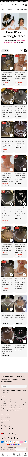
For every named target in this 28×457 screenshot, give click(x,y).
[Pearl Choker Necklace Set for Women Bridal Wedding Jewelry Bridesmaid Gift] (20, 268)
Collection (10, 9)
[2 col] (25, 50)
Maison (3, 9)
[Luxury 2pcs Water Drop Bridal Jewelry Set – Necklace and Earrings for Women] (20, 96)
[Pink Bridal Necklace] (20, 335)
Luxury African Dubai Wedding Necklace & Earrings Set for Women (20, 143)
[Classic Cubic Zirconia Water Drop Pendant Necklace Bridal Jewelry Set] (7, 268)
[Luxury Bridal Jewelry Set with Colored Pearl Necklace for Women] (7, 234)
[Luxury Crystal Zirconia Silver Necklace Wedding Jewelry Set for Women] (7, 129)
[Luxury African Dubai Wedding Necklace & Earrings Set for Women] (20, 129)
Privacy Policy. (4, 392)
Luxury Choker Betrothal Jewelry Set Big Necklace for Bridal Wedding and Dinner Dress (7, 213)
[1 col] (21, 50)
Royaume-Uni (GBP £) (9, 434)
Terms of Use (21, 390)
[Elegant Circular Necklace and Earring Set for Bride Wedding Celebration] (7, 335)
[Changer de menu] (1, 4)
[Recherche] (23, 4)
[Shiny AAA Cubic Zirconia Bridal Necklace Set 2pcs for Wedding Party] (20, 62)
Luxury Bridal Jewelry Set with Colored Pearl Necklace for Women (7, 248)
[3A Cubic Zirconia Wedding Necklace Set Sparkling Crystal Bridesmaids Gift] (7, 62)
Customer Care (5, 417)
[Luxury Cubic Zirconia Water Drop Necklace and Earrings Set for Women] (20, 163)
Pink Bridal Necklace (19, 347)
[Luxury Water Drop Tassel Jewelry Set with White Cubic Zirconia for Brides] (7, 96)
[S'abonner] (25, 386)
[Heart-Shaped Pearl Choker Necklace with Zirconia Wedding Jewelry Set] (20, 303)
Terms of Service (6, 420)
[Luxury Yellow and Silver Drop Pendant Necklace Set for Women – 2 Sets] (7, 303)
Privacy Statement (6, 423)
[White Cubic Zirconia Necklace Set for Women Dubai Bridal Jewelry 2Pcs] (20, 198)
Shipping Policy (5, 426)
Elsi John (14, 5)
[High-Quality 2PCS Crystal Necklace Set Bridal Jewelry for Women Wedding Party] (7, 163)
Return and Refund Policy (8, 429)
